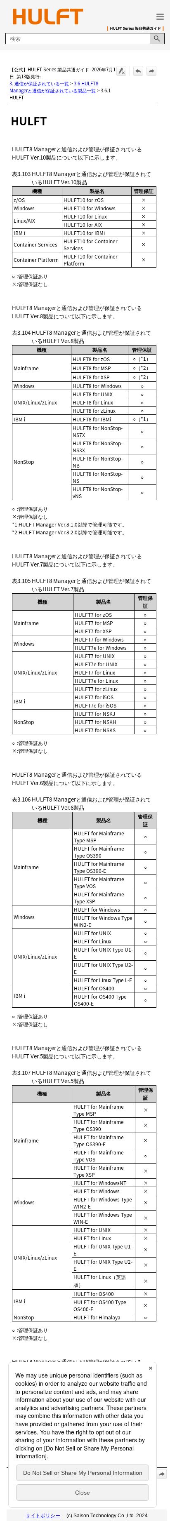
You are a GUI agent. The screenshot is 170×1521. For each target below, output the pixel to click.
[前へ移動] (138, 71)
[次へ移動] (151, 71)
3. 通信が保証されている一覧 (39, 83)
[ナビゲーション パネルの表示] (160, 16)
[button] (157, 38)
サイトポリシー (43, 1516)
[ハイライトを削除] (121, 71)
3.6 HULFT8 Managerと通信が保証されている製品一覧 (53, 87)
